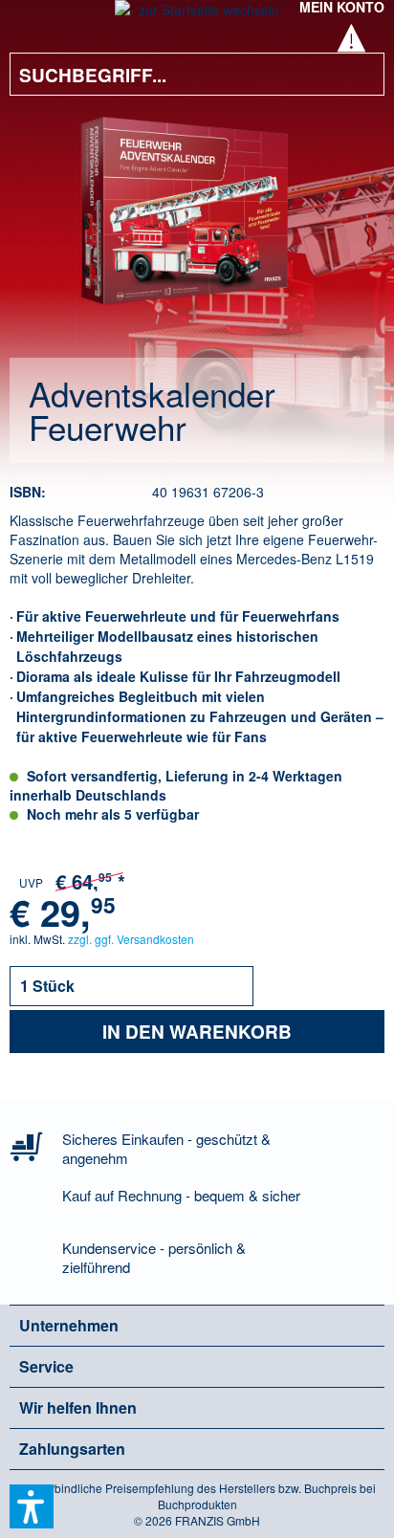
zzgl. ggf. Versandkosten (131, 939)
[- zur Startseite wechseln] (197, 15)
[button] (32, 1506)
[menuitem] (37, 19)
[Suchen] (356, 74)
